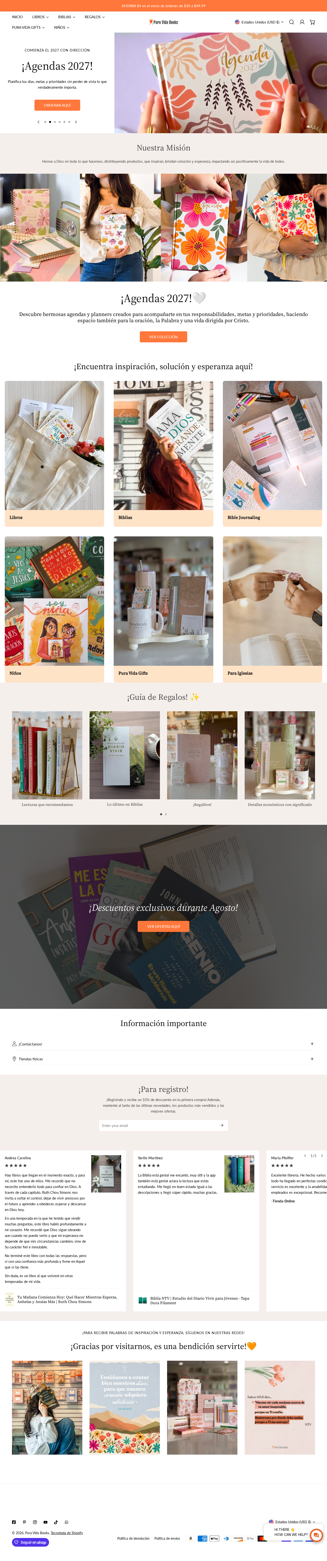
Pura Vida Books (37, 1533)
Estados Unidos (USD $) (260, 22)
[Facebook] (14, 1522)
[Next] (75, 122)
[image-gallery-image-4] (280, 1408)
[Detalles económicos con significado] (280, 755)
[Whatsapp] (66, 1522)
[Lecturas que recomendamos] (47, 755)
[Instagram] (35, 1522)
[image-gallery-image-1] (47, 1408)
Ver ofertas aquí (163, 926)
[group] (220, 83)
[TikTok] (56, 1522)
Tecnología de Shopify (67, 1533)
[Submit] (222, 1125)
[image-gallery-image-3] (202, 1408)
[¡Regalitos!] (202, 755)
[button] (312, 22)
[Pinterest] (24, 1522)
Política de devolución (133, 1538)
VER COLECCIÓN (163, 337)
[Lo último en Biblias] (125, 755)
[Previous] (39, 122)
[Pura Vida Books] (163, 22)
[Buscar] (291, 22)
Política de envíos (167, 1538)
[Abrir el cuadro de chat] (316, 1535)
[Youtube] (45, 1522)
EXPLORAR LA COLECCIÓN (57, 115)
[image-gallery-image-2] (125, 1408)
